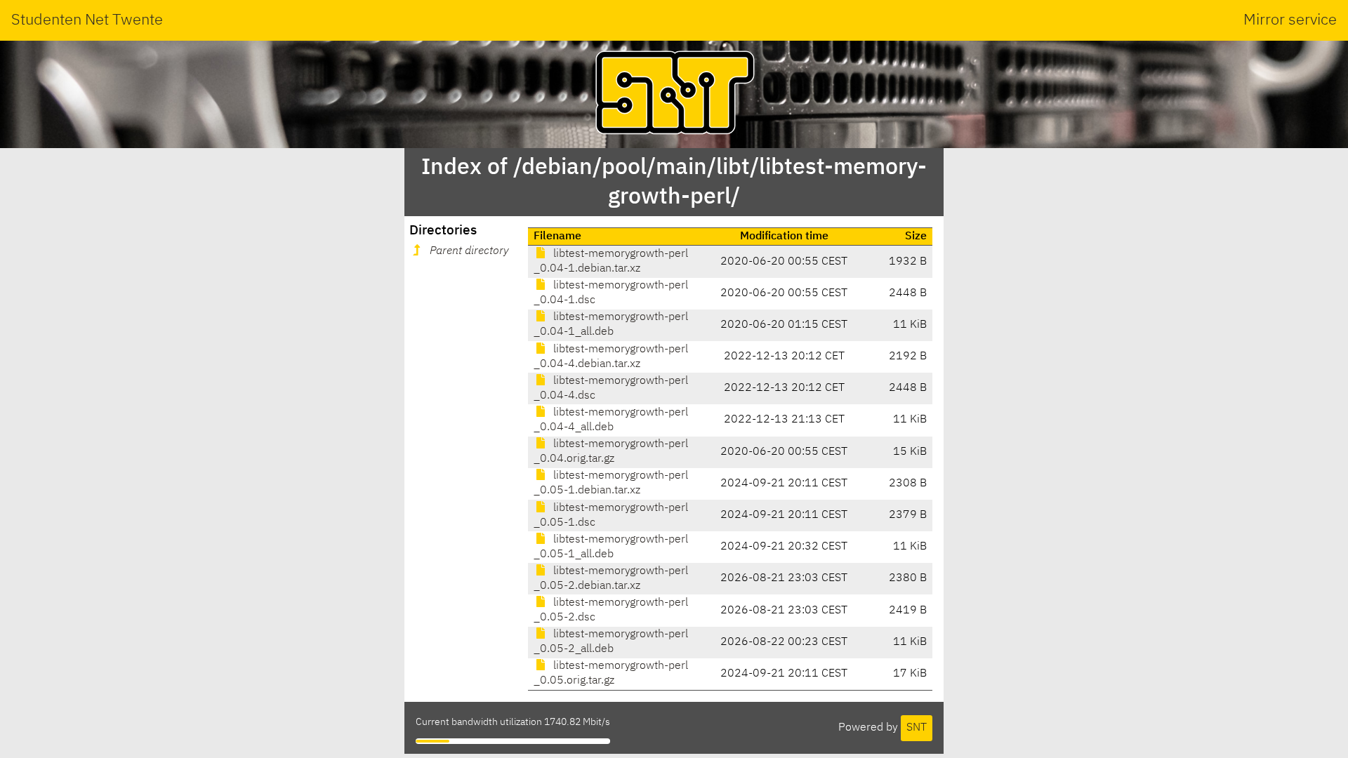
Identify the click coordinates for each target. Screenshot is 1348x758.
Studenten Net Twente (87, 20)
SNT (916, 727)
